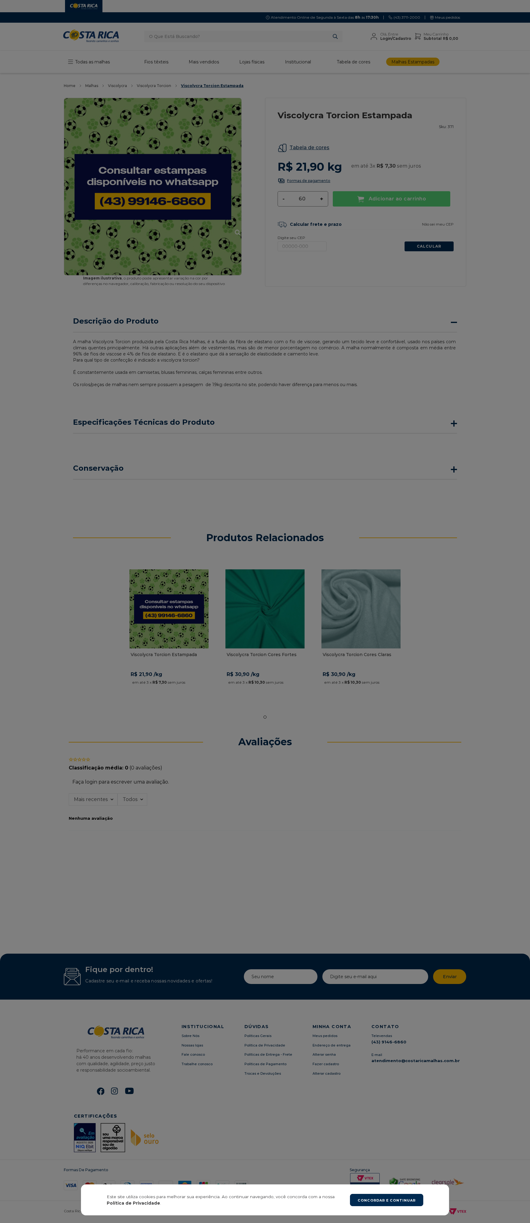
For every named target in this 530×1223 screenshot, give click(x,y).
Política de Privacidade (133, 1203)
